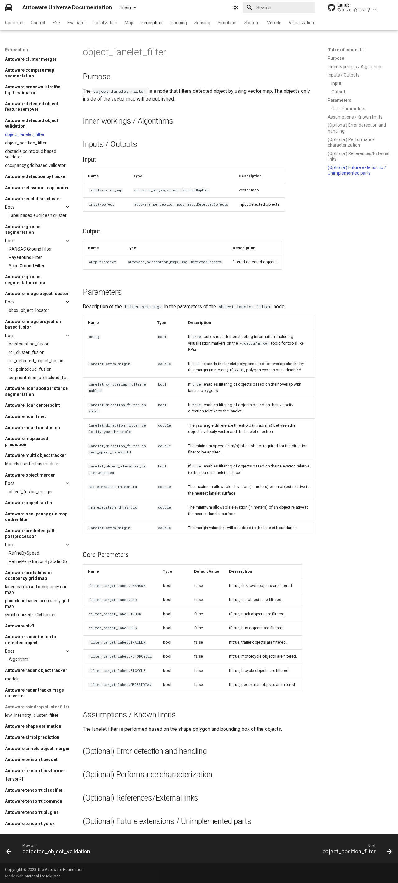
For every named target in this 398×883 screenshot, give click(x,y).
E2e (56, 22)
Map (129, 22)
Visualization (301, 22)
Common (14, 22)
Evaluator (76, 22)
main (126, 8)
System (252, 22)
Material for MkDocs (43, 876)
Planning (178, 22)
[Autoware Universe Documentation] (8, 7)
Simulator (227, 22)
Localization (105, 22)
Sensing (202, 22)
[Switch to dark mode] (235, 7)
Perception (151, 22)
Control (38, 22)
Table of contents (346, 49)
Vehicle (274, 22)
